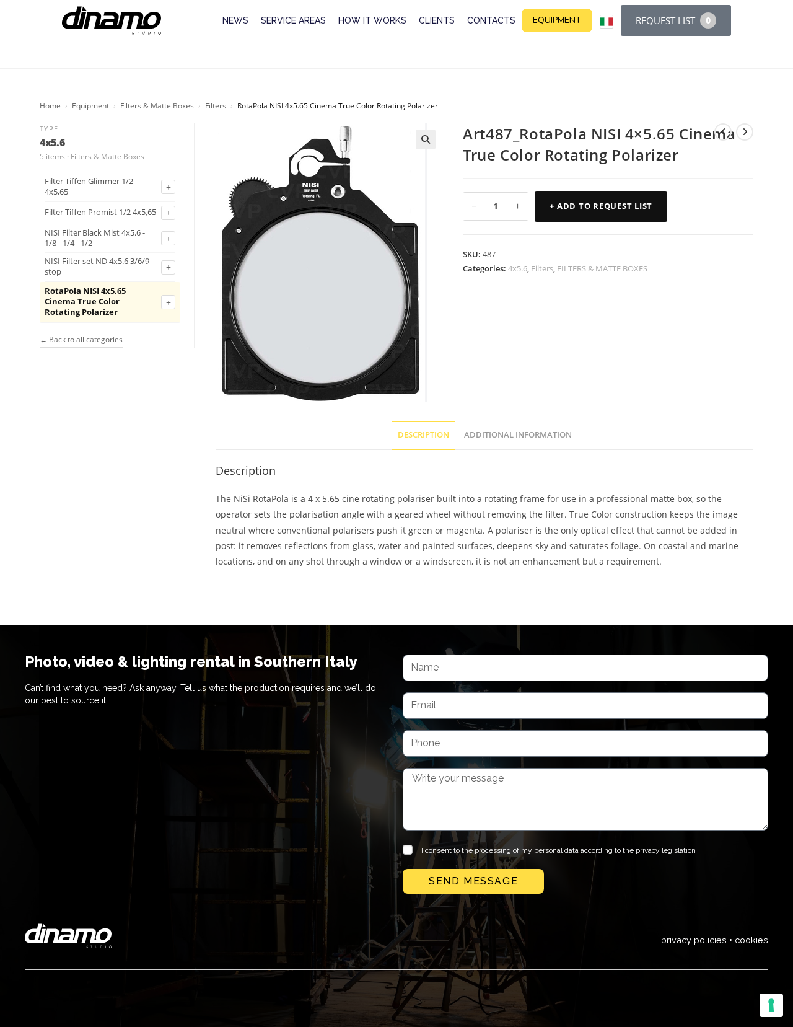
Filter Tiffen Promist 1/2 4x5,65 (100, 213)
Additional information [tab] (518, 435)
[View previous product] (723, 132)
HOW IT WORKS (372, 20)
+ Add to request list (601, 206)
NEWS (235, 20)
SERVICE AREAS (293, 20)
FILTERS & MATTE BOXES (602, 268)
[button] (426, 139)
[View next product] (744, 132)
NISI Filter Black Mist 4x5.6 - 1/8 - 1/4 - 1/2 (95, 238)
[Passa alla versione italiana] (606, 22)
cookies (751, 940)
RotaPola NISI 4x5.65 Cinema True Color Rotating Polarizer (85, 301)
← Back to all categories (81, 339)
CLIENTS (437, 20)
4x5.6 (517, 268)
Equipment (90, 105)
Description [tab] (423, 435)
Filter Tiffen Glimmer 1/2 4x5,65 (89, 187)
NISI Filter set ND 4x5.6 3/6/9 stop (97, 267)
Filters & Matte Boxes (157, 105)
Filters (215, 105)
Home (50, 105)
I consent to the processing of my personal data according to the (558, 850)
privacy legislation (666, 850)
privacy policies (694, 940)
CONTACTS (491, 20)
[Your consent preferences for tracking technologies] (771, 1005)
